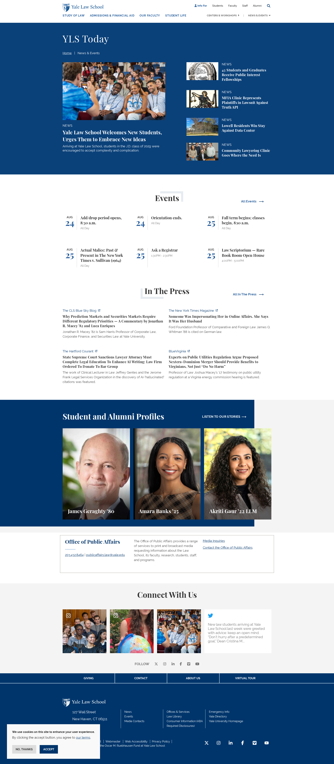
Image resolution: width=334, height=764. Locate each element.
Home (67, 53)
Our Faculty (150, 15)
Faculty (232, 5)
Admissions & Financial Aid (112, 15)
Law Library (174, 716)
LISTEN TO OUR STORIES (221, 416)
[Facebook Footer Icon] (242, 743)
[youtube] (197, 664)
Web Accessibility (136, 741)
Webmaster (113, 741)
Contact (141, 678)
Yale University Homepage (226, 721)
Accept (48, 749)
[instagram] (164, 664)
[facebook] (181, 664)
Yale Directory (218, 716)
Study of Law (74, 15)
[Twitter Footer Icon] (206, 743)
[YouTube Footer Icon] (266, 743)
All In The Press (245, 294)
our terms (83, 737)
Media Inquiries (214, 541)
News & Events (258, 15)
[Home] (84, 7)
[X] (156, 664)
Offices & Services (178, 711)
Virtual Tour (245, 678)
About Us (193, 678)
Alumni (257, 5)
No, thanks (24, 749)
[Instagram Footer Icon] (218, 743)
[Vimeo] (188, 664)
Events (128, 716)
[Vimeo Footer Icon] (254, 743)
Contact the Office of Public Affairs (228, 547)
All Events (249, 201)
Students (217, 5)
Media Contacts (134, 721)
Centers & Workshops (222, 15)
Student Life (175, 15)
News (128, 711)
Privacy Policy (161, 741)
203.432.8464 (74, 555)
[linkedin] (173, 664)
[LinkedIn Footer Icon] (230, 743)
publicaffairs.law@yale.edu (105, 555)
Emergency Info (219, 711)
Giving (89, 678)
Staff (245, 5)
